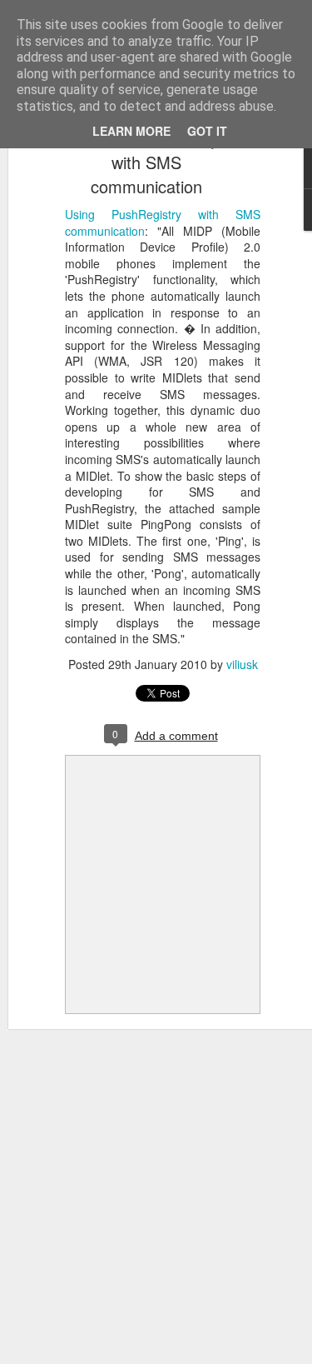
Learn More (131, 130)
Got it (207, 130)
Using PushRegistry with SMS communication (146, 162)
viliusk (242, 664)
